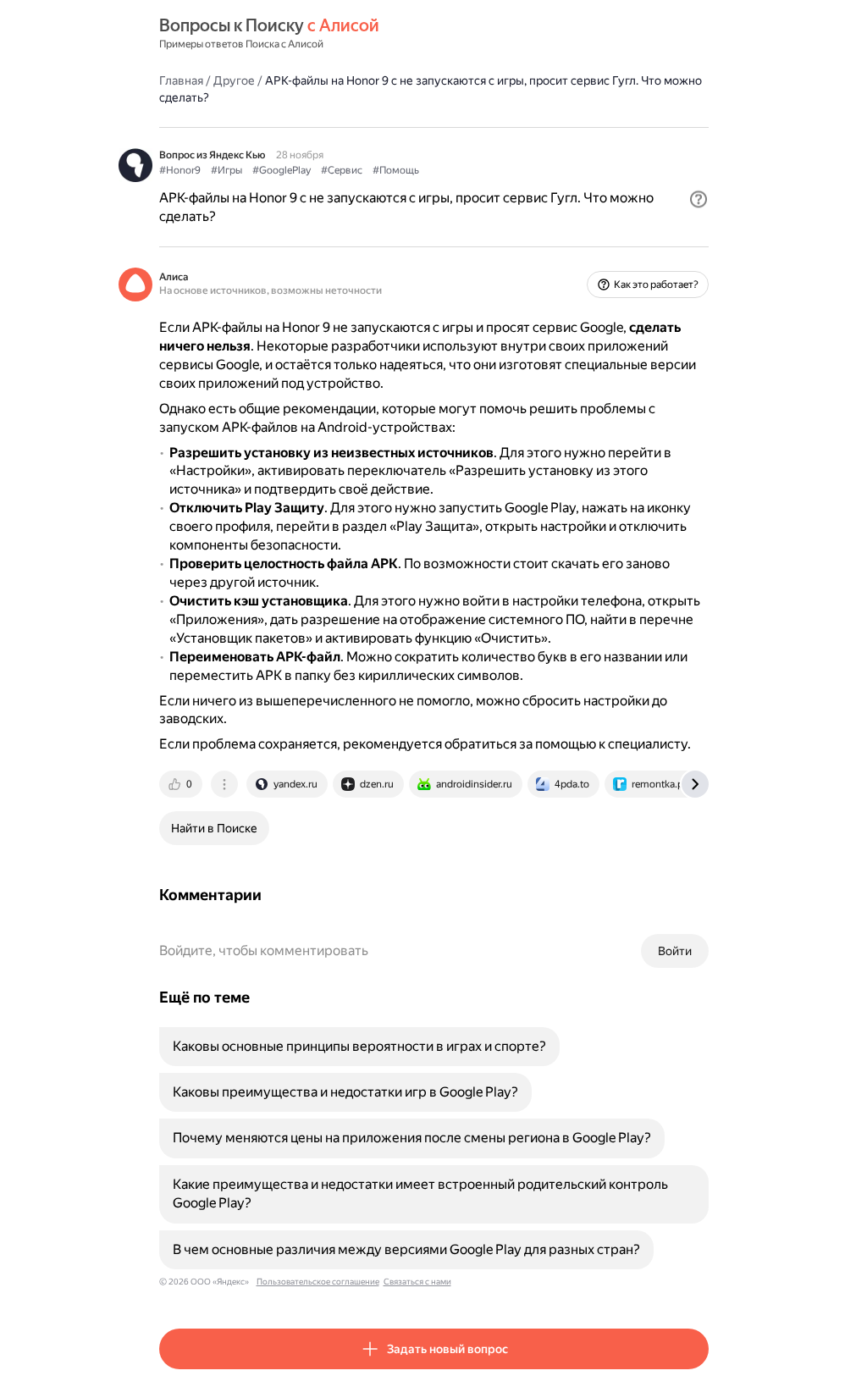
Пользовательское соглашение (318, 1281)
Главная (181, 80)
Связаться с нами (417, 1281)
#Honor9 (180, 170)
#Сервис (341, 170)
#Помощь (396, 170)
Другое (234, 80)
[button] (698, 199)
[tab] (182, 784)
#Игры (226, 170)
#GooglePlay (281, 170)
